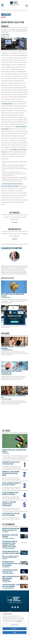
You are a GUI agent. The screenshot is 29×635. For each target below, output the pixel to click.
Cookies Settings (14, 624)
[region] (14, 623)
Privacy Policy (19, 621)
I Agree (14, 632)
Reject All (14, 628)
